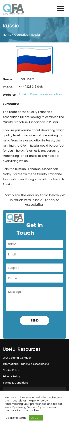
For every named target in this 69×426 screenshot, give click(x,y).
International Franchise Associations (26, 364)
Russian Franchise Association (40, 94)
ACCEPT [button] (36, 417)
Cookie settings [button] (16, 417)
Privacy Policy (11, 376)
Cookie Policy (11, 370)
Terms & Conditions (15, 382)
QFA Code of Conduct (17, 358)
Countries (21, 35)
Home (7, 35)
